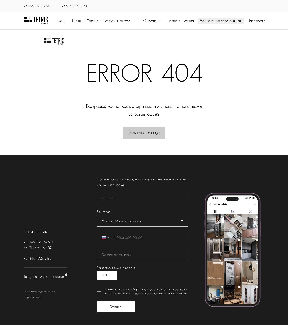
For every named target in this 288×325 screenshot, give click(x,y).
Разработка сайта (33, 297)
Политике (181, 293)
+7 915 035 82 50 (75, 6)
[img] (36, 20)
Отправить (116, 306)
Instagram (58, 276)
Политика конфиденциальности (40, 291)
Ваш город (103, 211)
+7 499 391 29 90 (37, 6)
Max (43, 276)
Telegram (30, 276)
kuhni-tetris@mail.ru (37, 258)
